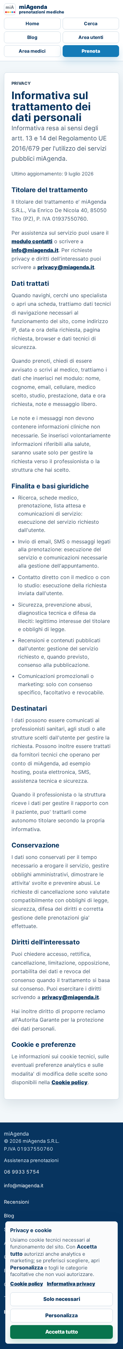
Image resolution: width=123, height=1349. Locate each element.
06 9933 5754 (21, 1172)
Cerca (90, 23)
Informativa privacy (71, 1284)
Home (32, 23)
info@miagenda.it (34, 250)
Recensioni (16, 1202)
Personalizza (61, 1315)
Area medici (32, 51)
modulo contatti (31, 241)
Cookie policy (69, 1082)
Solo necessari (61, 1299)
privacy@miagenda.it (65, 267)
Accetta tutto (61, 1332)
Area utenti (90, 37)
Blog (32, 37)
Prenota (91, 51)
